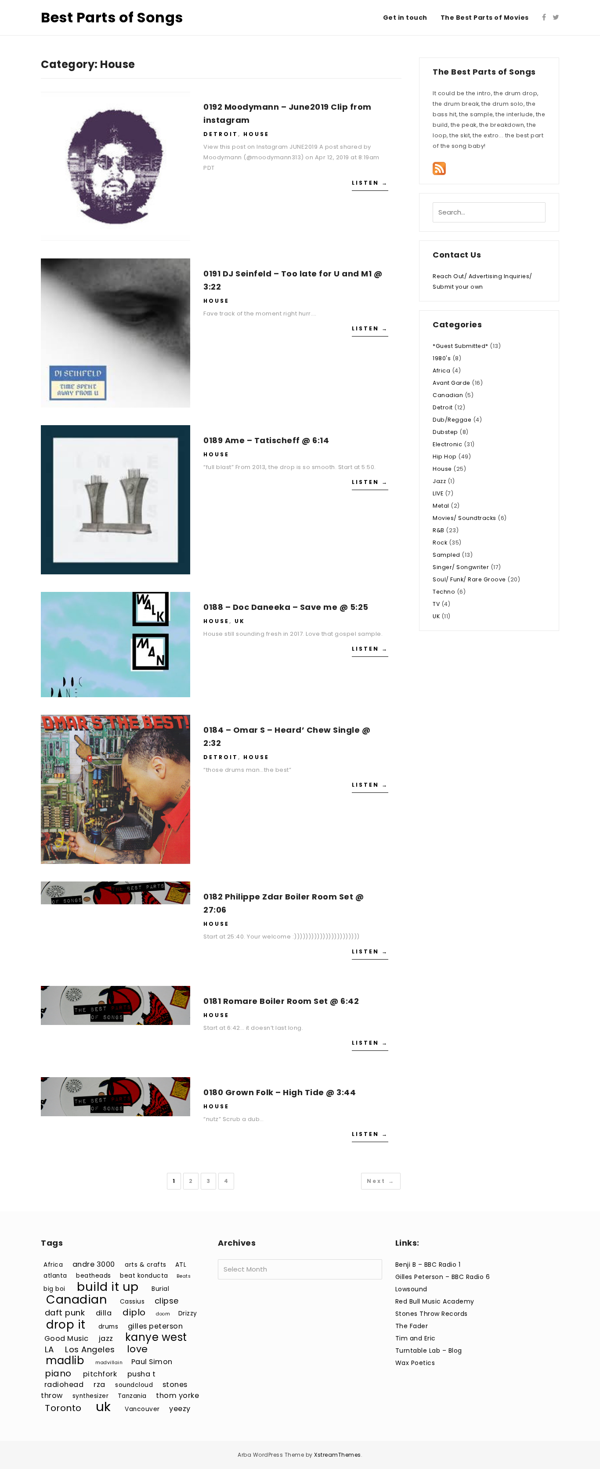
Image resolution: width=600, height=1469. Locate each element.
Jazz (439, 481)
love (137, 1349)
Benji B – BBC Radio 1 (428, 1264)
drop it (66, 1324)
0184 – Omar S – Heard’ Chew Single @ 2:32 (286, 736)
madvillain (109, 1362)
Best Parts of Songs (112, 17)
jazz (106, 1338)
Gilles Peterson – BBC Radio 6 (442, 1276)
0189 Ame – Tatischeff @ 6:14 (266, 440)
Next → (381, 1181)
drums (108, 1326)
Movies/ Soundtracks (464, 518)
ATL (181, 1265)
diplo (134, 1312)
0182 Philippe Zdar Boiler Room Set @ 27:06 (283, 903)
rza (99, 1384)
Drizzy (187, 1313)
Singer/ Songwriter (461, 567)
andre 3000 (93, 1264)
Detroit (220, 134)
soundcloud (134, 1385)
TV (436, 604)
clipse (167, 1300)
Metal (441, 505)
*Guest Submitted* (460, 346)
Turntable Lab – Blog (428, 1350)
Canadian (448, 395)
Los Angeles (90, 1349)
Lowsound (411, 1289)
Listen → (370, 182)
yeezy (180, 1409)
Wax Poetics (415, 1362)
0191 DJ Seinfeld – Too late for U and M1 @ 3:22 (292, 280)
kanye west (156, 1337)
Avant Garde (451, 383)
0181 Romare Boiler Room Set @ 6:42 (281, 1001)
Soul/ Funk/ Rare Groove (469, 579)
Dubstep (445, 432)
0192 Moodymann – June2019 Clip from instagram (287, 113)
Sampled (446, 555)
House (256, 134)
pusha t (141, 1374)
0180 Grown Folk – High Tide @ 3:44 (279, 1092)
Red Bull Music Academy (434, 1301)
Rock (440, 542)
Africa (441, 370)
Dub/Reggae (452, 419)
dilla (104, 1313)
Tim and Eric (415, 1338)
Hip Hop (445, 456)
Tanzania (132, 1396)
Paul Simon (152, 1362)
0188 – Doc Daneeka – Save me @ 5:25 (286, 607)
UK (240, 621)
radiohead (64, 1384)
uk (103, 1406)
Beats (184, 1276)
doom (163, 1314)
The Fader (411, 1326)
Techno (444, 591)
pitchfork (100, 1374)
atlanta (55, 1276)
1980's (442, 358)
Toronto (63, 1408)
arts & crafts (145, 1265)
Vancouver (142, 1409)
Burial (160, 1289)
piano (58, 1373)
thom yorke (177, 1395)
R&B (439, 530)
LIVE (438, 493)
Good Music (66, 1338)
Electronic (447, 444)
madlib (65, 1360)
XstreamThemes (337, 1454)
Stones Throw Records (431, 1313)
